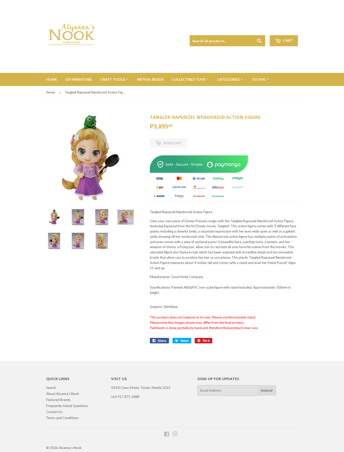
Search (51, 388)
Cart (287, 40)
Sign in (263, 29)
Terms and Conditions (62, 418)
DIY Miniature (78, 79)
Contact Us (54, 412)
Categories (228, 79)
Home (51, 79)
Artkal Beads (150, 79)
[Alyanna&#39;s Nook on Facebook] (166, 435)
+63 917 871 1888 (125, 397)
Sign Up (267, 390)
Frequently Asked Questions (67, 406)
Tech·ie (259, 79)
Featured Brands (58, 400)
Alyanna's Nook (70, 448)
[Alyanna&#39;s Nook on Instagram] (175, 435)
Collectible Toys (189, 79)
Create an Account (285, 29)
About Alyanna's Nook (62, 394)
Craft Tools (113, 79)
